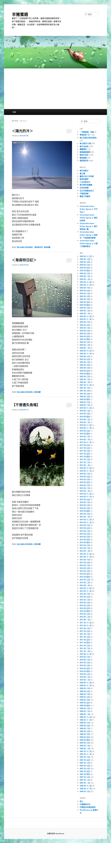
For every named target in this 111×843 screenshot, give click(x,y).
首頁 (14, 112)
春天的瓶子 (84, 170)
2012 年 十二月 (86, 588)
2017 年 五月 (85, 453)
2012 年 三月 (85, 614)
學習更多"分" (85, 134)
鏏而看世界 (39, 247)
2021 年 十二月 (86, 385)
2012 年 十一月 (86, 591)
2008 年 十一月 (86, 720)
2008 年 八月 (85, 728)
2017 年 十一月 (86, 442)
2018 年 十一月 (86, 428)
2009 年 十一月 (86, 685)
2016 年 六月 (85, 479)
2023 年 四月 (85, 339)
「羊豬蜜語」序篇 (87, 132)
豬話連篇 (83, 157)
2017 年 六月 (85, 450)
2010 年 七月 (85, 662)
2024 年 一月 (85, 313)
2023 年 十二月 (86, 316)
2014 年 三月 (85, 545)
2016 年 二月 (85, 488)
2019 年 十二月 (86, 408)
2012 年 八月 (85, 599)
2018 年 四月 (85, 433)
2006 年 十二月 (86, 785)
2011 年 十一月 (86, 625)
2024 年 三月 (85, 307)
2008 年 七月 (85, 731)
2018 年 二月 (85, 436)
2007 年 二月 (85, 780)
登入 (81, 801)
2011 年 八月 (85, 634)
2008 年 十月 (85, 722)
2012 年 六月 (85, 605)
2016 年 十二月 (86, 468)
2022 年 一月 (85, 382)
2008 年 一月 (85, 748)
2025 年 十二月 (86, 256)
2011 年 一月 (85, 651)
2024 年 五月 (85, 302)
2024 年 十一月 (86, 285)
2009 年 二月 (85, 711)
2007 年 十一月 (86, 754)
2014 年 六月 (85, 536)
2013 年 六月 (85, 571)
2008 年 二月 (85, 745)
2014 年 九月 (85, 528)
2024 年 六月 (85, 299)
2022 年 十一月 (86, 353)
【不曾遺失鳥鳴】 (26, 404)
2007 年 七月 (85, 765)
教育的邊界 (84, 179)
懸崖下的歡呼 (85, 196)
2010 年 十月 (85, 657)
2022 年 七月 (85, 365)
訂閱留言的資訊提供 (88, 807)
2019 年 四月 (85, 416)
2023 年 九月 (85, 325)
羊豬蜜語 (20, 14)
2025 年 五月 (85, 267)
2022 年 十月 (85, 356)
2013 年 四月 (85, 576)
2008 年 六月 (85, 734)
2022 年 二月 (85, 379)
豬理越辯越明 (85, 152)
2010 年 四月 (85, 671)
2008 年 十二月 (86, 717)
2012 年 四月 (85, 611)
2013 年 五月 (85, 573)
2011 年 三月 (85, 645)
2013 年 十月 (85, 559)
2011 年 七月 (85, 636)
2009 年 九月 (85, 691)
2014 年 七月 (85, 534)
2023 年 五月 (85, 336)
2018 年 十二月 (86, 425)
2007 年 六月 (85, 768)
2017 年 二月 (85, 462)
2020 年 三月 (85, 402)
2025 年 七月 (85, 262)
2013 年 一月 (85, 585)
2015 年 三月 (85, 513)
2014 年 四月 (85, 542)
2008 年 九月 (85, 725)
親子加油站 (84, 146)
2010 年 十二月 (86, 654)
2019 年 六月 (85, 413)
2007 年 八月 (85, 762)
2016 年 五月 (85, 482)
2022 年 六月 (85, 367)
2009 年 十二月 (86, 682)
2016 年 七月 (85, 476)
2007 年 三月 (85, 777)
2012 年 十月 (85, 594)
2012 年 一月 (85, 619)
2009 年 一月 (85, 714)
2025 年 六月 (85, 264)
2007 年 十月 (85, 757)
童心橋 (82, 173)
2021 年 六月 (85, 393)
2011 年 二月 (85, 648)
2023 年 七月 (85, 330)
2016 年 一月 (85, 491)
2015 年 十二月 (86, 493)
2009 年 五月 (85, 702)
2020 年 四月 (85, 399)
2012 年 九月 (85, 596)
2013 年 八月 (85, 565)
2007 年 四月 (85, 774)
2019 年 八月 (85, 410)
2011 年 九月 (85, 631)
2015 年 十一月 (86, 496)
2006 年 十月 (85, 791)
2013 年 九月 (85, 562)
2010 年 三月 (85, 674)
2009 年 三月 (85, 708)
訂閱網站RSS (85, 804)
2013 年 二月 (85, 582)
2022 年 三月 (85, 376)
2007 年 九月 (85, 760)
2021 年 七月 (85, 390)
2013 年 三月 (85, 579)
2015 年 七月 (85, 505)
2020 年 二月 (85, 405)
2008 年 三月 (85, 742)
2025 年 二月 (85, 276)
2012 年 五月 (85, 608)
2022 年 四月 (85, 373)
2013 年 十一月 (86, 556)
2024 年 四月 (85, 305)
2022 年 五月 (85, 370)
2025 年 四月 (85, 270)
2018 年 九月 (85, 430)
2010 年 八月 (85, 659)
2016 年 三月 (85, 485)
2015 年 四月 (85, 511)
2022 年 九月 (85, 359)
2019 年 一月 (85, 422)
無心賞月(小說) (85, 143)
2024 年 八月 (85, 293)
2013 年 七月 (85, 568)
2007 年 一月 (85, 782)
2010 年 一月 (85, 679)
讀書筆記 (83, 149)
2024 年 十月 (85, 287)
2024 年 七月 (85, 296)
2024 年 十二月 (86, 282)
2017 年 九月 (85, 445)
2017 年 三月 (85, 459)
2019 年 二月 (85, 419)
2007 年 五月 (85, 771)
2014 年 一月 (85, 551)
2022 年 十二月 (86, 350)
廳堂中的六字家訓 (87, 176)
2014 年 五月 (85, 539)
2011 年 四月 (85, 642)
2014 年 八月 (85, 531)
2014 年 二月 (85, 548)
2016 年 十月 (85, 473)
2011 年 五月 (85, 639)
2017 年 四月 (85, 456)
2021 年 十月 (85, 387)
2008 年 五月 (85, 737)
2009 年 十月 (85, 688)
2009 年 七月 (85, 697)
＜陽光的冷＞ (22, 130)
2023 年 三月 (85, 342)
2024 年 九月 (85, 290)
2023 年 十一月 (86, 319)
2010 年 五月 (85, 668)
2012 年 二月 (85, 616)
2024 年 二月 (85, 310)
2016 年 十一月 (86, 471)
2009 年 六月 (85, 699)
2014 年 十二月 (86, 519)
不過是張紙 (84, 193)
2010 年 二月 (85, 677)
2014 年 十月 (85, 525)
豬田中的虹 (84, 154)
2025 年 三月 (85, 273)
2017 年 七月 (85, 448)
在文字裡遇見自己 (87, 190)
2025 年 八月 (85, 259)
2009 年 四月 (85, 705)
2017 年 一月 (85, 465)
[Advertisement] (55, 89)
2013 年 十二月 (86, 554)
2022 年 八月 (85, 362)
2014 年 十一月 (86, 522)
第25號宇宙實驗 (86, 184)
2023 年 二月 (85, 345)
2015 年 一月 (85, 516)
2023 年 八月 (85, 327)
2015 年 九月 (85, 499)
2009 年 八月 (85, 694)
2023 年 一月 (85, 348)
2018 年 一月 (85, 439)
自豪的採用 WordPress (55, 833)
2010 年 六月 (85, 665)
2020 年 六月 (85, 396)
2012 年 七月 (85, 602)
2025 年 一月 (85, 279)
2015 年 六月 (85, 508)
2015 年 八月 (85, 502)
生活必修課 (84, 187)
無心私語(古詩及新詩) (25, 247)
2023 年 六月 (85, 333)
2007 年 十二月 (86, 751)
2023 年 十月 (85, 322)
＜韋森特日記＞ (24, 259)
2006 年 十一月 (86, 788)
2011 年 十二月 (86, 622)
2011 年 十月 (85, 628)
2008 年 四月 (85, 740)
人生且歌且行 (85, 182)
